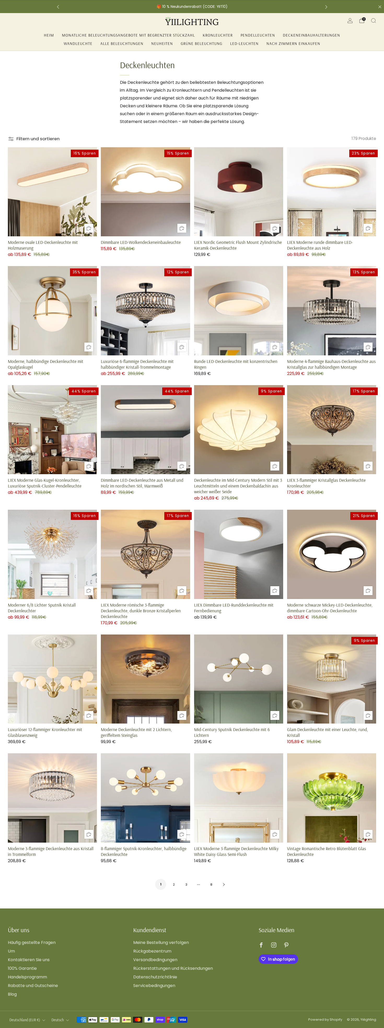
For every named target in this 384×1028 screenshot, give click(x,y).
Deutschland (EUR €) (24, 1020)
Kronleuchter (218, 35)
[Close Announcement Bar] (380, 7)
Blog (12, 994)
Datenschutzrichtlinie (155, 977)
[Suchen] (373, 20)
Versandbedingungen (155, 960)
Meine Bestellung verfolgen (161, 942)
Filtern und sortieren (38, 139)
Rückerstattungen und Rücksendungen (173, 968)
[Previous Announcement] (58, 6)
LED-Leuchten (244, 43)
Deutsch (57, 1020)
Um (11, 951)
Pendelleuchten (258, 35)
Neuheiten (162, 43)
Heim (49, 35)
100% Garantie (22, 968)
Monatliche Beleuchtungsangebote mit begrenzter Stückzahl (128, 35)
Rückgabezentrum (152, 951)
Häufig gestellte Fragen (32, 942)
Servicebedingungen (154, 986)
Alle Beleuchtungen (121, 43)
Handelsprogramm (27, 977)
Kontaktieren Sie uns (29, 960)
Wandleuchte (78, 43)
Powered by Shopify (325, 1019)
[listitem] (192, 6)
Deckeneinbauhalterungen (311, 35)
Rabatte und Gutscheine (33, 986)
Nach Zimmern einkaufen (293, 43)
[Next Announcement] (326, 6)
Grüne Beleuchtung (201, 43)
